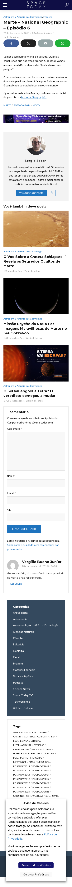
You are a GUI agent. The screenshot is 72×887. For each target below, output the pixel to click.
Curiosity (43, 736)
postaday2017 (40, 774)
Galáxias (36, 749)
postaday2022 (21, 787)
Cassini (17, 736)
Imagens (47, 16)
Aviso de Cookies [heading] (36, 803)
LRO (53, 753)
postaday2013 (21, 770)
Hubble (17, 753)
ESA (53, 736)
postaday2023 (40, 787)
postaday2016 (22, 105)
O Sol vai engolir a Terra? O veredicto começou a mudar (29, 393)
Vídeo (36, 105)
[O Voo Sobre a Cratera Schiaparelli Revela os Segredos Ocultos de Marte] (36, 229)
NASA (32, 762)
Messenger (19, 762)
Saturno (18, 795)
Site (9, 510)
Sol (48, 795)
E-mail (11, 493)
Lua (15, 757)
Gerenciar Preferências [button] (36, 874)
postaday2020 (21, 783)
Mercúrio (36, 757)
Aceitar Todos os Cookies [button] (36, 865)
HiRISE (48, 749)
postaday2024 (21, 791)
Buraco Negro (38, 732)
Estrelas (39, 745)
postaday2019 (40, 778)
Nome (11, 475)
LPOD (46, 753)
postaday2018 (21, 778)
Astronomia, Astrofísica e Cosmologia (22, 16)
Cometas (29, 736)
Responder (16, 583)
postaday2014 (40, 770)
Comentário (14, 428)
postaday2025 (40, 791)
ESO (15, 740)
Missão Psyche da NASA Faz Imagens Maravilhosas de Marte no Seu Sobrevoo (35, 328)
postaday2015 (21, 774)
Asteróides (19, 732)
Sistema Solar (34, 795)
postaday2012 (40, 766)
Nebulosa (43, 762)
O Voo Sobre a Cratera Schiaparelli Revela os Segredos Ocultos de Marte (34, 261)
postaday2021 (40, 783)
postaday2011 (21, 766)
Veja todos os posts (31, 193)
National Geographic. (33, 97)
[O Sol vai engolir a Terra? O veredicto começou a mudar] (36, 363)
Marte (7, 105)
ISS (38, 753)
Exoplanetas (21, 749)
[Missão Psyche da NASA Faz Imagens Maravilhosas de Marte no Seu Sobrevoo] (36, 296)
